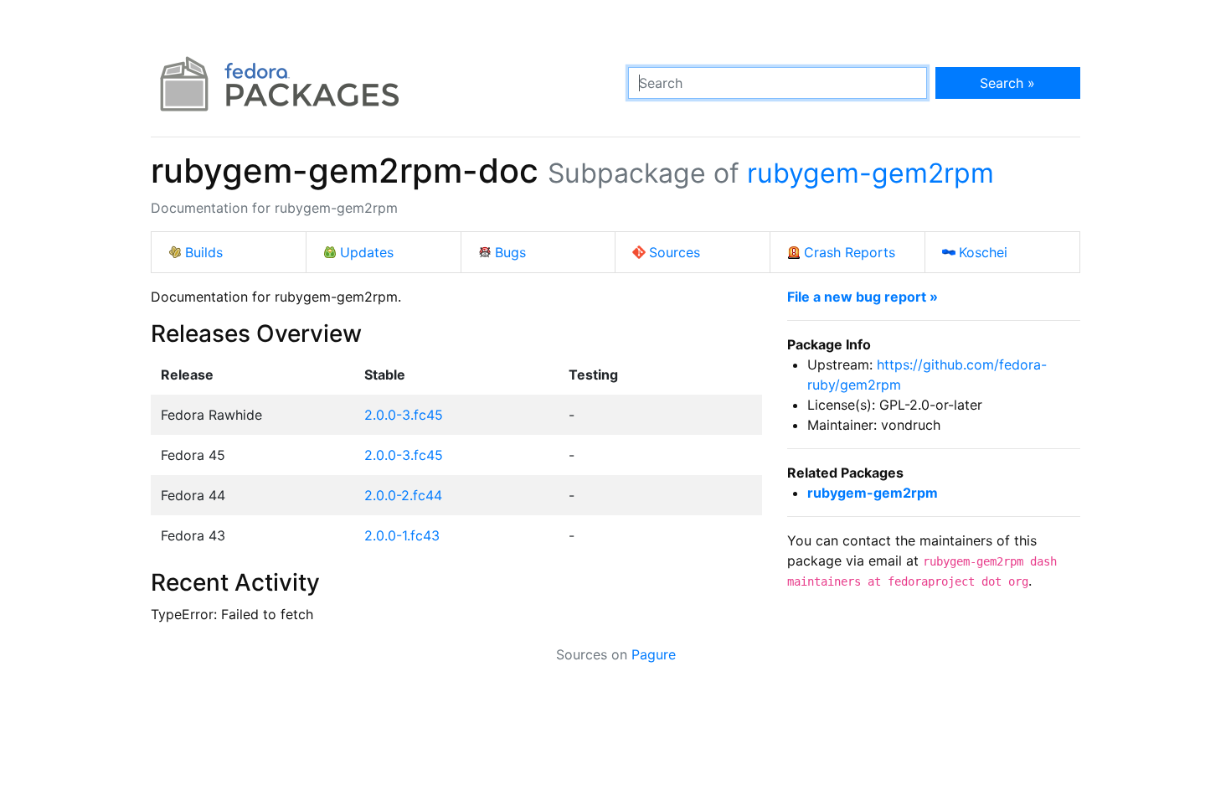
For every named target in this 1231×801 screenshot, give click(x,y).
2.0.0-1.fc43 (402, 535)
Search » (1007, 83)
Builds (204, 252)
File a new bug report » (862, 296)
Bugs (510, 252)
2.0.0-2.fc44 (403, 495)
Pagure (653, 654)
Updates (367, 252)
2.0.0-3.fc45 (403, 414)
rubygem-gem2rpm (870, 173)
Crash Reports (849, 252)
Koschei (983, 252)
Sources (674, 252)
